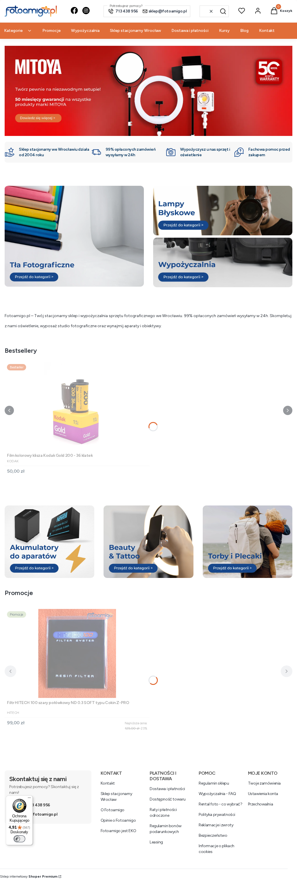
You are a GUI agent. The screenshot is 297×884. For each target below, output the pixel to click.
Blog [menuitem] (244, 30)
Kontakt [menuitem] (267, 30)
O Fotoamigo (112, 809)
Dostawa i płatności (167, 788)
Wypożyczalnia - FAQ (217, 793)
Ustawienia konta (263, 793)
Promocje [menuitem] (51, 30)
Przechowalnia (260, 804)
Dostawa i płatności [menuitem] (190, 30)
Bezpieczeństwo (213, 835)
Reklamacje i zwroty (216, 825)
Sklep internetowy (28, 876)
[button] (223, 11)
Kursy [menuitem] (224, 30)
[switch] (19, 838)
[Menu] (29, 799)
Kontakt (108, 783)
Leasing (156, 842)
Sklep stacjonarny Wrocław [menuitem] (135, 30)
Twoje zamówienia (264, 783)
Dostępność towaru (168, 799)
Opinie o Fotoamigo (118, 820)
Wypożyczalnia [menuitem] (85, 30)
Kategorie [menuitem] (13, 30)
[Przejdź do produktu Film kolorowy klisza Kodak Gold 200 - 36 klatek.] (77, 406)
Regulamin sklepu (214, 783)
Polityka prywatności (217, 814)
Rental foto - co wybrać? (220, 804)
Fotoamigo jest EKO (118, 830)
